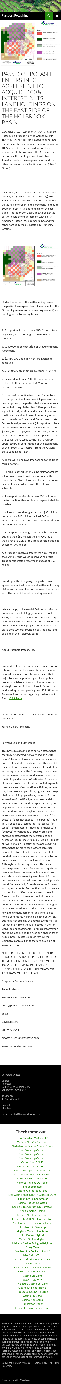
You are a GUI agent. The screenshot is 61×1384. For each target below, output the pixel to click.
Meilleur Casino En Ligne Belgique (32, 1243)
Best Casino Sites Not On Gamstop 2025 (32, 1194)
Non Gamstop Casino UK (32, 1166)
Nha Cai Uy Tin (32, 1255)
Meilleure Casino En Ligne (32, 1283)
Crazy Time (32, 1247)
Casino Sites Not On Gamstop (32, 1174)
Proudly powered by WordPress (16, 1380)
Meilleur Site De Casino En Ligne (32, 1223)
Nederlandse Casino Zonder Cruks (32, 1146)
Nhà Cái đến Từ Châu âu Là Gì (32, 1259)
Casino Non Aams (32, 1300)
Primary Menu (57, 16)
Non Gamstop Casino (32, 1211)
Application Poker (32, 1304)
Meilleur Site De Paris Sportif (32, 1251)
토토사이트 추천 (32, 1279)
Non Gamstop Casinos (32, 1150)
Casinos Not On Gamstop (32, 1142)
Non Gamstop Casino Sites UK (32, 1170)
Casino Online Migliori (32, 1239)
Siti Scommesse (32, 1186)
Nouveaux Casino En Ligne (32, 1292)
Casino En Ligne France (32, 1287)
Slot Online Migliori (32, 1235)
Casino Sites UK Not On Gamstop (32, 1207)
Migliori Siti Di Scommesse (32, 1199)
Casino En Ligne (32, 1275)
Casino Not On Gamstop (32, 1203)
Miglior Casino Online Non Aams (32, 1267)
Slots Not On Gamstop (32, 1227)
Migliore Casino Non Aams (32, 1231)
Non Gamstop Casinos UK (32, 1138)
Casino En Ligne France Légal (32, 1308)
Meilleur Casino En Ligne (32, 1271)
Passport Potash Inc (15, 15)
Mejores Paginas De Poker (32, 1182)
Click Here (15, 698)
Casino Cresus (32, 1263)
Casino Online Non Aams (32, 1190)
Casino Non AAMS (32, 1162)
